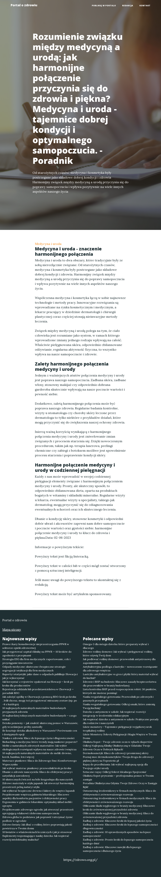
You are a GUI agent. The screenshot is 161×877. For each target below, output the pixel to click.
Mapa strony (11, 629)
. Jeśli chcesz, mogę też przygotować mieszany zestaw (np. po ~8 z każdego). (39, 702)
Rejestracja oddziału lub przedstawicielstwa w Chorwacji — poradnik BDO (38, 691)
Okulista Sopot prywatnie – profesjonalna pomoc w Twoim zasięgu (118, 777)
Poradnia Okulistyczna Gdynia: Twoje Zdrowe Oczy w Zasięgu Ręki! (120, 785)
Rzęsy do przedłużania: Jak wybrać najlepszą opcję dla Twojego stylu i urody (115, 766)
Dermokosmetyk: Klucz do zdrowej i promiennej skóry (115, 753)
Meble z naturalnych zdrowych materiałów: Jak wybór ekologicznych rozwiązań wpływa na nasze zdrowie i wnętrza (39, 747)
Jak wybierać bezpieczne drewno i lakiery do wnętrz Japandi (38, 790)
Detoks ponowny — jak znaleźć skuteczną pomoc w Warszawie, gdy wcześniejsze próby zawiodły (40, 724)
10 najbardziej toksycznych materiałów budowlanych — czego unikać (39, 717)
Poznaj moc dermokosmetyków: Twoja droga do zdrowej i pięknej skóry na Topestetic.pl (118, 758)
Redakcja (127, 5)
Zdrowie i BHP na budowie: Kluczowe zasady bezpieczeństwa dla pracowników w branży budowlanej (119, 683)
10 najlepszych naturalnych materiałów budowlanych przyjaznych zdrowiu (34, 709)
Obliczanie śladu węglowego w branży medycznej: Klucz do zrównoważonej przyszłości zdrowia (118, 815)
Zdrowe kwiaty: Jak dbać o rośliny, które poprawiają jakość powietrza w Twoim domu (37, 826)
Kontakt (144, 5)
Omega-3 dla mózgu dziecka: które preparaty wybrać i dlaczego (116, 646)
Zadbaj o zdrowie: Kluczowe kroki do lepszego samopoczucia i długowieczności (120, 826)
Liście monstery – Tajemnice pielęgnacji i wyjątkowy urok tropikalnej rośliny (117, 728)
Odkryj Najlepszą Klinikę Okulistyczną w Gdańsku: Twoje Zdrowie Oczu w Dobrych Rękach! (116, 747)
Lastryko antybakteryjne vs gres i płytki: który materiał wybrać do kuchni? (120, 676)
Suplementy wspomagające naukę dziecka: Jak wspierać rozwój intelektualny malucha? (35, 837)
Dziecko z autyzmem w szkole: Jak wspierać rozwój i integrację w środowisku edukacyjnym (114, 713)
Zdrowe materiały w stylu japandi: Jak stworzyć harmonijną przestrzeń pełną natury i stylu (38, 785)
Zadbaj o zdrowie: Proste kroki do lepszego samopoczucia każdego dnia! (118, 841)
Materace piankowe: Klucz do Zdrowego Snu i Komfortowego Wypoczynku (39, 762)
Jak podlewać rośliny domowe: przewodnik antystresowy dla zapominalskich (119, 661)
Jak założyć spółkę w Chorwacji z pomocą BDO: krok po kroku (39, 696)
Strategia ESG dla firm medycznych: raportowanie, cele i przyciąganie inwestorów (36, 661)
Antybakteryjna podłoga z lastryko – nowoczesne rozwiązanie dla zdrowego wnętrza (120, 668)
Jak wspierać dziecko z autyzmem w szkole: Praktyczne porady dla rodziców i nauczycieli (120, 721)
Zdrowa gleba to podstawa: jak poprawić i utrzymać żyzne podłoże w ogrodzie (37, 818)
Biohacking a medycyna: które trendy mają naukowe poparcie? (40, 741)
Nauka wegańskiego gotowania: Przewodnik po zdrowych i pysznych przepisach (118, 698)
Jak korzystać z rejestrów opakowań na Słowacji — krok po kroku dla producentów (37, 683)
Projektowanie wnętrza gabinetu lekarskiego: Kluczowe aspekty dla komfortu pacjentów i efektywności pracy (35, 796)
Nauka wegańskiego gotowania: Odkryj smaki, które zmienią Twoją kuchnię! (119, 706)
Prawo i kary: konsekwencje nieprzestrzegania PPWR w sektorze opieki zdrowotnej (35, 646)
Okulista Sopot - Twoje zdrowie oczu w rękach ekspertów (118, 741)
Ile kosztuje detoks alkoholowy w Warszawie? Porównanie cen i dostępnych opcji (39, 732)
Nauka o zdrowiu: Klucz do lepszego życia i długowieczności (38, 738)
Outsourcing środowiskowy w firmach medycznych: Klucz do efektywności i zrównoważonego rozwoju (119, 792)
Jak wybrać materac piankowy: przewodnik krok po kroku (36, 768)
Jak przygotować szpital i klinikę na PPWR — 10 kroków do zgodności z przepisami (37, 653)
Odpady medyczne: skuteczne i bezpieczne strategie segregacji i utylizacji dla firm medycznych (34, 668)
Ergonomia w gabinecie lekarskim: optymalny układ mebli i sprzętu (37, 803)
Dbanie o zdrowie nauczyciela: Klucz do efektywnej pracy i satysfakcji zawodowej (37, 773)
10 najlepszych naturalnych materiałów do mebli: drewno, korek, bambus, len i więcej (37, 755)
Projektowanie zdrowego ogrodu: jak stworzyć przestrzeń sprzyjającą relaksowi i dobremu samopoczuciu (38, 811)
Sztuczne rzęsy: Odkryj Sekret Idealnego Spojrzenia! (114, 771)
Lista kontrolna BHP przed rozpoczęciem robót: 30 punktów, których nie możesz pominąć (120, 691)
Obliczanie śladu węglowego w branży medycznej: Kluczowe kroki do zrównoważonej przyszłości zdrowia (119, 807)
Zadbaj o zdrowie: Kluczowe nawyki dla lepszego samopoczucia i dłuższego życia (112, 849)
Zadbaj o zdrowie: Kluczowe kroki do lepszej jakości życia (117, 820)
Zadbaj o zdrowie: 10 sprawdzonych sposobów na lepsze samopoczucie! (117, 833)
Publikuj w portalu (104, 5)
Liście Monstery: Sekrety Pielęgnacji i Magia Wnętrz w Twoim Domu (120, 736)
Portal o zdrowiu (24, 5)
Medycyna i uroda (48, 244)
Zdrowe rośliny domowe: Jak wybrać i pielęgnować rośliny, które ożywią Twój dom (118, 653)
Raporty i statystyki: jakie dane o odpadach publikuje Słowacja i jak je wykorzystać (40, 676)
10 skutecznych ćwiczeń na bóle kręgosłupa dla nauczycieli (37, 779)
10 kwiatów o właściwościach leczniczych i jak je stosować (37, 832)
